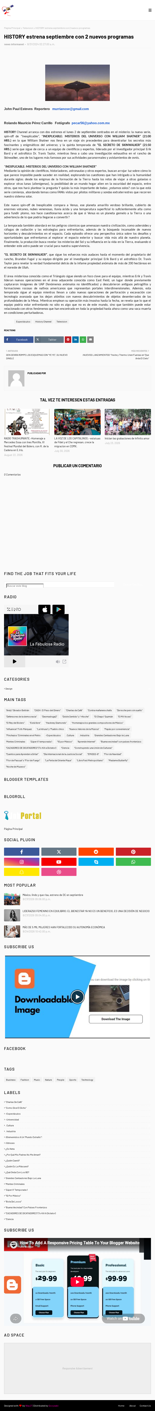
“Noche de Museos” (15, 766)
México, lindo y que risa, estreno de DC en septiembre (53, 895)
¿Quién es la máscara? (77, 1166)
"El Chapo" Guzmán (103, 716)
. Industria (84, 735)
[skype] (96, 862)
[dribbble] (59, 872)
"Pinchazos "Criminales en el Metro (23, 735)
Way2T (28, 1405)
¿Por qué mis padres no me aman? (77, 1154)
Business (11, 1079)
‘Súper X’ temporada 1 (41, 741)
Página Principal (12, 27)
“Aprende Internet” (86, 741)
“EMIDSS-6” (93, 754)
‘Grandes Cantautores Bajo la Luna (111, 735)
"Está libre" (35, 722)
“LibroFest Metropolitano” (90, 760)
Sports (72, 1079)
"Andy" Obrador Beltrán (17, 710)
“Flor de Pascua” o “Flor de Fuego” (23, 760)
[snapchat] (21, 872)
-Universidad (77, 1119)
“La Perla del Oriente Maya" (58, 760)
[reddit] (96, 852)
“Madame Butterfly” (118, 760)
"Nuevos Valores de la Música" (84, 729)
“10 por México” (64, 741)
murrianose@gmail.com (70, 109)
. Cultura (70, 735)
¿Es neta (77, 1148)
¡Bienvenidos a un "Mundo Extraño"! (77, 1137)
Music (37, 1079)
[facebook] (21, 852)
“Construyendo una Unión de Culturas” (93, 747)
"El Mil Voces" (124, 716)
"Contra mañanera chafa (100, 710)
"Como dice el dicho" (77, 1107)
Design (78, 688)
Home (121, 1405)
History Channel (43, 321)
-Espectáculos (53, 735)
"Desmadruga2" (49, 716)
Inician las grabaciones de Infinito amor (127, 438)
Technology (87, 1079)
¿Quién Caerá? (77, 1160)
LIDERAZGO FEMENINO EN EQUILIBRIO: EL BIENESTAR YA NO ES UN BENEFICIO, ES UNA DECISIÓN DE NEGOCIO (86, 911)
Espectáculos (23, 321)
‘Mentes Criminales (15, 741)
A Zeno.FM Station (14, 669)
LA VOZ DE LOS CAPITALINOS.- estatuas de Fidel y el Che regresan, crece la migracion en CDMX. (77, 442)
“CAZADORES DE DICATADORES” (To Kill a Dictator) (31, 747)
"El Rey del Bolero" (15, 722)
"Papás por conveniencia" (117, 729)
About (132, 1405)
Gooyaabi (54, 1405)
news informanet (14, 44)
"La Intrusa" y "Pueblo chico (50, 729)
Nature (48, 1079)
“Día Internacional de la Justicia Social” (62, 754)
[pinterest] (133, 852)
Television (28, 27)
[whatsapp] (133, 862)
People (60, 1079)
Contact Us (145, 1405)
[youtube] (59, 862)
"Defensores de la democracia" (21, 716)
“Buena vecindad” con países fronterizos (121, 741)
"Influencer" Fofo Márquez (19, 729)
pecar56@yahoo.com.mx (91, 123)
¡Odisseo (77, 1142)
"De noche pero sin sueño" (129, 710)
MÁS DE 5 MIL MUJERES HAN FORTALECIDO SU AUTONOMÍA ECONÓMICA (64, 927)
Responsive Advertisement (77, 1368)
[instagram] (21, 862)
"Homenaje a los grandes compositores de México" (97, 722)
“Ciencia (65, 747)
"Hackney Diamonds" (56, 722)
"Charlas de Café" (77, 1101)
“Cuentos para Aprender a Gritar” (22, 754)
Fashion (25, 1079)
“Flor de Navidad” (112, 754)
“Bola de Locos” (77, 1201)
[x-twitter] (59, 852)
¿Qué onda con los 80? (77, 1172)
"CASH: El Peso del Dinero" (47, 710)
